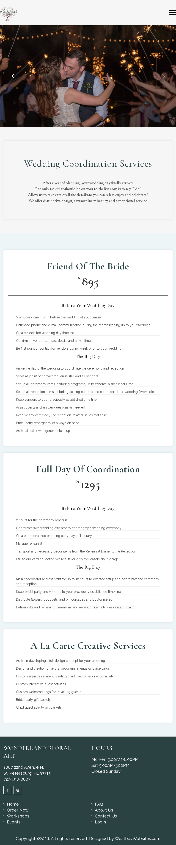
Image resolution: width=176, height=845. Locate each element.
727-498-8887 (16, 779)
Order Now (18, 810)
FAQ (99, 804)
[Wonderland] (8, 13)
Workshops (18, 816)
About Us (104, 810)
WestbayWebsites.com (137, 838)
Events (13, 822)
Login (100, 822)
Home (13, 804)
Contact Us (106, 816)
